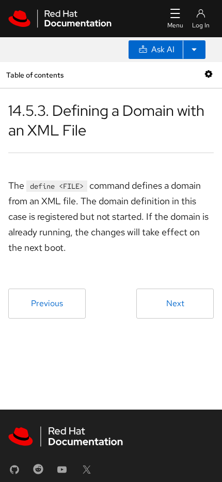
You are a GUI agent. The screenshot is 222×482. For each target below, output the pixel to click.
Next (175, 303)
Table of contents (35, 75)
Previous (47, 303)
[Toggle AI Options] (194, 49)
